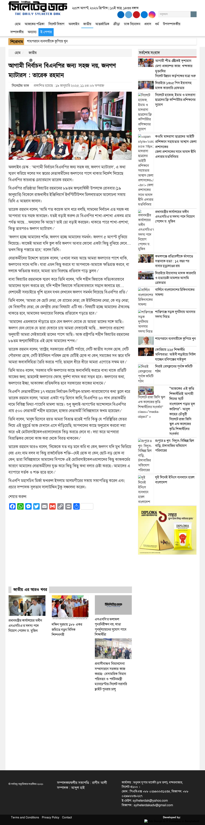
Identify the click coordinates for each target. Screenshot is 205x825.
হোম (17, 24)
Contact (67, 817)
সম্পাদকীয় (17, 32)
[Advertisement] (70, 552)
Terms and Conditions (25, 817)
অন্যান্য (32, 32)
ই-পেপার (46, 32)
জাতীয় (87, 24)
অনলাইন (73, 24)
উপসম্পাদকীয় (171, 24)
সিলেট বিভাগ (56, 24)
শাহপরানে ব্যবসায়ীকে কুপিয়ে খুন (176, 338)
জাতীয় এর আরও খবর (30, 589)
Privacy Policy (50, 817)
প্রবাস (147, 24)
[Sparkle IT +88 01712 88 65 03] (170, 820)
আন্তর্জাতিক (102, 24)
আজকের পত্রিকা (34, 24)
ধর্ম (157, 24)
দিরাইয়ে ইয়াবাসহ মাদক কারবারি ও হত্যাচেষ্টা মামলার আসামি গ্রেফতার (175, 278)
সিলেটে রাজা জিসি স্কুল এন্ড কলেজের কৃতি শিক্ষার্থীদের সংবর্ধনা (182, 411)
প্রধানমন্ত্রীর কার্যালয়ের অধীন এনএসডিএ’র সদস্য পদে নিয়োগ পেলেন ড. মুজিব (25, 625)
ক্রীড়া (116, 24)
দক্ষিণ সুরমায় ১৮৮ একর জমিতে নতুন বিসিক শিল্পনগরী (67, 629)
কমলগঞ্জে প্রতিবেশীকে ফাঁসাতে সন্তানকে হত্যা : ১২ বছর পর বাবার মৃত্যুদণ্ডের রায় (174, 261)
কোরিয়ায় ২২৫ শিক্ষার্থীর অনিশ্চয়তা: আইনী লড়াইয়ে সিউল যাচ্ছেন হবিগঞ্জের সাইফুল (175, 354)
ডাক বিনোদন (132, 24)
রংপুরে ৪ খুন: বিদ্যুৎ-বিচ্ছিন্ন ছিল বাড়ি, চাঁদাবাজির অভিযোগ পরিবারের (174, 445)
